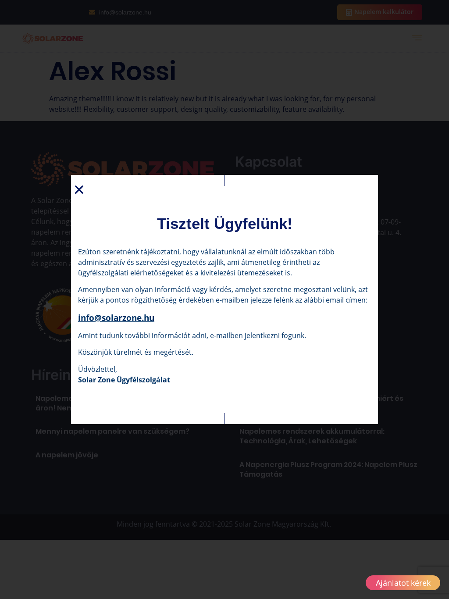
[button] (79, 190)
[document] (224, 299)
